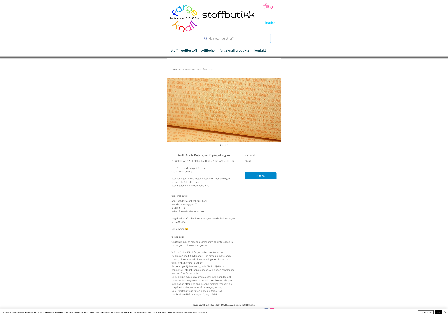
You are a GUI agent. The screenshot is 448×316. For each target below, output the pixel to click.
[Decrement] (247, 166)
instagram (208, 241)
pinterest (222, 241)
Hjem (174, 69)
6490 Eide (248, 305)
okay (438, 312)
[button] (269, 6)
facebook (196, 241)
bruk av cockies (426, 312)
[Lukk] (445, 312)
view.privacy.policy (200, 312)
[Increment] (253, 166)
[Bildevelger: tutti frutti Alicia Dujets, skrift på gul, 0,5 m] (220, 145)
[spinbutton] (250, 166)
